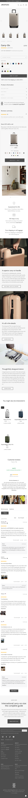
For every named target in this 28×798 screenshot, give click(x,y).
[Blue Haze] (10, 63)
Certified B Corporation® (19, 104)
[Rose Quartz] (5, 63)
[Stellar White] (24, 63)
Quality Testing (18, 751)
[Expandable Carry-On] (21, 412)
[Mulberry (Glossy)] (5, 71)
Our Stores (17, 745)
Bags (2, 751)
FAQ (16, 768)
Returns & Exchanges (19, 770)
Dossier (16, 754)
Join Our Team (18, 760)
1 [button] (10, 197)
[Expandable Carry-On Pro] (7, 437)
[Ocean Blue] (13, 63)
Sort (15, 518)
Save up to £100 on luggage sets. (14, 0)
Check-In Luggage (5, 749)
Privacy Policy (22, 790)
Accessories (3, 754)
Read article (14, 721)
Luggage (3, 41)
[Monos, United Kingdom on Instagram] (2, 737)
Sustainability (18, 752)
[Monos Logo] (5, 4)
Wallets (2, 752)
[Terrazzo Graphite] (2, 71)
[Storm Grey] (21, 63)
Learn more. (19, 222)
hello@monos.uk (9, 739)
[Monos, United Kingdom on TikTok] (10, 737)
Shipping (17, 774)
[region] (14, 499)
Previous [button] (1, 20)
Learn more (7, 339)
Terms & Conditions (19, 776)
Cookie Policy (8, 791)
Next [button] (27, 20)
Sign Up (24, 730)
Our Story (17, 747)
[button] (7, 48)
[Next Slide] (26, 499)
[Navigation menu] (26, 5)
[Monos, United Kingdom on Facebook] (6, 737)
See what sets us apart (11, 286)
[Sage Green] (16, 63)
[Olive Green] (8, 63)
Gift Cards (3, 756)
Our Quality (17, 749)
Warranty (17, 772)
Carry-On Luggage (5, 747)
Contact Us (17, 766)
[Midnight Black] (2, 66)
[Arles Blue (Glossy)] (10, 71)
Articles (16, 756)
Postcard (17, 758)
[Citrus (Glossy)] (8, 71)
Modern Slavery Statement (18, 791)
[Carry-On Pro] (7, 412)
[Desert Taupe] (2, 63)
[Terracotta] (19, 63)
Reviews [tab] (4, 509)
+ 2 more (2, 613)
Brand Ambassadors (5, 768)
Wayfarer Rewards (5, 766)
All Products (3, 745)
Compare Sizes (4, 758)
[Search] (18, 5)
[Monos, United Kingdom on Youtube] (13, 737)
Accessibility (14, 793)
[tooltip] (18, 480)
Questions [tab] (11, 509)
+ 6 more (4, 577)
